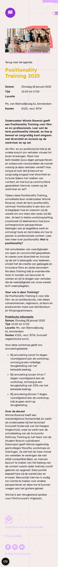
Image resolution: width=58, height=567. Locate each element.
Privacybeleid (13, 536)
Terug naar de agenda (18, 62)
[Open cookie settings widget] (5, 561)
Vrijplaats (36, 498)
